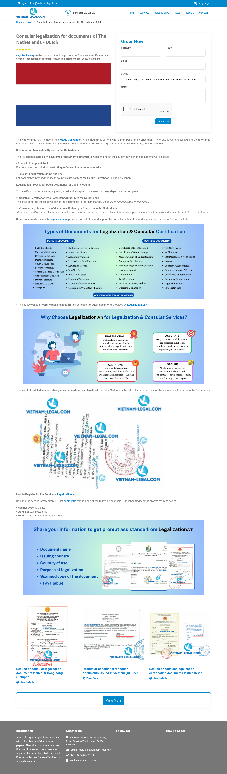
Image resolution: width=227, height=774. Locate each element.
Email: (124, 60)
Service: (125, 74)
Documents (172, 746)
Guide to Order (162, 13)
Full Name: (126, 47)
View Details (26, 682)
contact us (70, 501)
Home (131, 13)
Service (29, 22)
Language (203, 3)
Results (190, 13)
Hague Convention (70, 139)
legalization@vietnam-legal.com (39, 3)
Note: (124, 87)
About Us (170, 737)
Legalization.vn (24, 55)
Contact (203, 13)
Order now (163, 121)
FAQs (177, 13)
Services (144, 13)
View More (113, 700)
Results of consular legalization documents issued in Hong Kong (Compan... (39, 673)
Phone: (169, 47)
